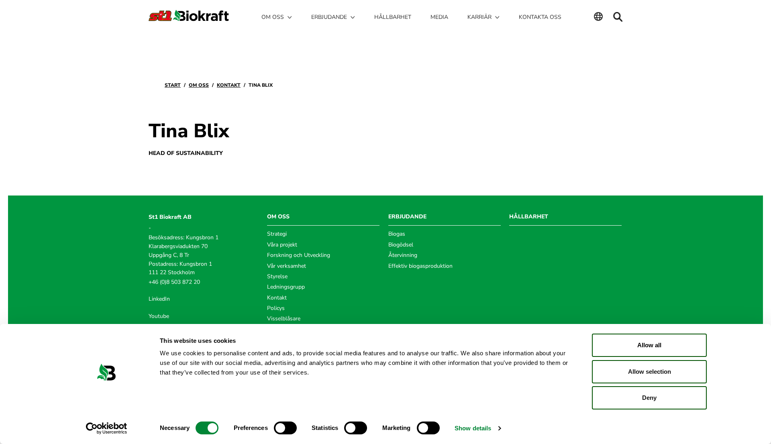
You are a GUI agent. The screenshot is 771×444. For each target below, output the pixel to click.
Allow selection (649, 371)
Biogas (396, 234)
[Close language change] (598, 17)
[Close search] (617, 17)
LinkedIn (159, 299)
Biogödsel (400, 244)
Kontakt (229, 85)
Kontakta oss (540, 17)
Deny (649, 397)
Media (439, 17)
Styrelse (277, 276)
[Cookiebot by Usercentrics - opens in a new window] (106, 428)
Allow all (649, 345)
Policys (276, 308)
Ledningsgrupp (286, 287)
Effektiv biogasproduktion (420, 266)
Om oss (199, 85)
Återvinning (402, 255)
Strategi (277, 234)
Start (173, 85)
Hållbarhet (392, 17)
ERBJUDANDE (407, 216)
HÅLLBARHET (528, 216)
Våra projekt (282, 244)
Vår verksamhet (286, 266)
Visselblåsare (283, 318)
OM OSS (278, 216)
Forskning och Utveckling (298, 255)
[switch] (285, 428)
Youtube (159, 316)
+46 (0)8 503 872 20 (174, 282)
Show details (473, 428)
